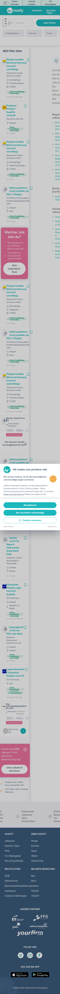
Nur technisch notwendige (30, 512)
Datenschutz (8, 527)
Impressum (52, 527)
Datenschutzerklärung (13, 494)
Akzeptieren (30, 505)
